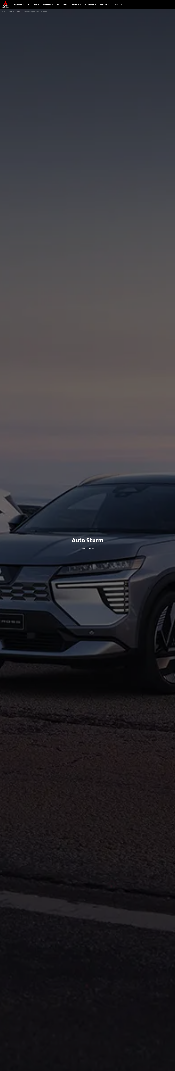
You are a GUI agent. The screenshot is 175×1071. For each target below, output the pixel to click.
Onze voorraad (87, 548)
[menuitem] (18, 4)
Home (4, 12)
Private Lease (63, 4)
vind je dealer (14, 12)
